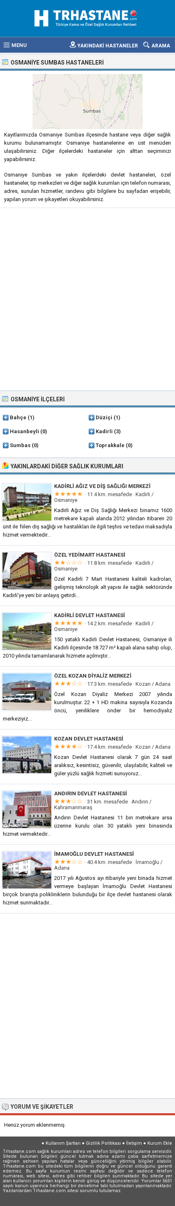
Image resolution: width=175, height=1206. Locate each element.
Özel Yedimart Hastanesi (89, 555)
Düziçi (104, 417)
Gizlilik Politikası (103, 1143)
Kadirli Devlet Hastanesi (89, 615)
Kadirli (104, 431)
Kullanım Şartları (63, 1143)
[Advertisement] (87, 298)
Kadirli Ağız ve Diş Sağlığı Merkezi (102, 486)
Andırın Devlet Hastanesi (90, 793)
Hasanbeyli (24, 431)
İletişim (134, 1143)
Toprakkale (110, 445)
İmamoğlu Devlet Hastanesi (94, 854)
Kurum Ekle (159, 1143)
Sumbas (20, 445)
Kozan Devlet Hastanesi (88, 739)
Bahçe (18, 417)
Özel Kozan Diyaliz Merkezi (92, 676)
